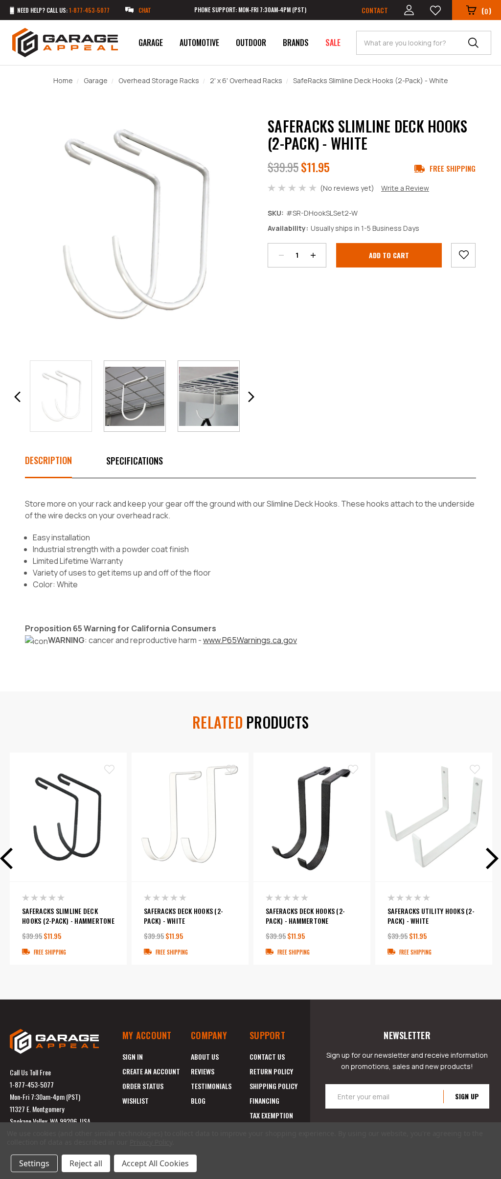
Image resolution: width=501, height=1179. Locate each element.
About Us (205, 1056)
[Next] (251, 397)
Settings (34, 1163)
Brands (296, 42)
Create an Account (151, 1071)
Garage (150, 42)
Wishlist (135, 1100)
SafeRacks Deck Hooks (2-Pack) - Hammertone (305, 916)
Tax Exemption (271, 1115)
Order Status (142, 1086)
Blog (198, 1100)
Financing (264, 1100)
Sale (333, 42)
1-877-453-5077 (32, 1084)
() (486, 10)
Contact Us (267, 1056)
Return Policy (271, 1071)
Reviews (202, 1071)
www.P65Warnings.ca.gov (250, 640)
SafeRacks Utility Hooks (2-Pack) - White (431, 916)
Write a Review (405, 188)
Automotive (199, 42)
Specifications (134, 460)
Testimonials (211, 1086)
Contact (375, 10)
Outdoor (251, 42)
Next (489, 858)
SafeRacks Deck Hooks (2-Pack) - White (183, 916)
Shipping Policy (273, 1086)
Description (48, 460)
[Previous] (17, 397)
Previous (10, 858)
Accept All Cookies (155, 1163)
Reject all (85, 1163)
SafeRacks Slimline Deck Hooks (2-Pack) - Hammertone (68, 916)
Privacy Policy (151, 1142)
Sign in (132, 1056)
